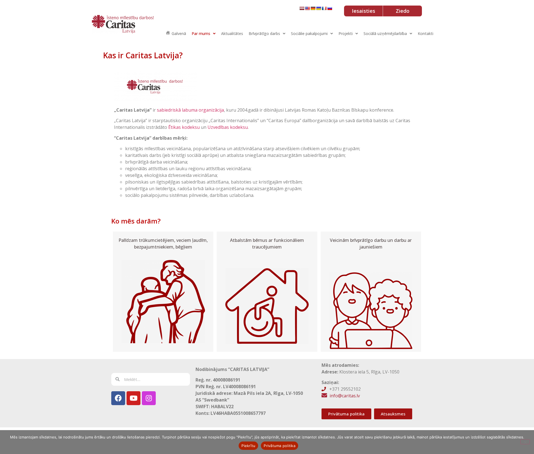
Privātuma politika (279, 445)
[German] (312, 8)
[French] (324, 8)
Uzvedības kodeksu (227, 127)
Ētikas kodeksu (184, 127)
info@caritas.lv (345, 396)
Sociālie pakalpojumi (309, 33)
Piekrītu (248, 445)
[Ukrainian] (318, 8)
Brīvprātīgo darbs (264, 33)
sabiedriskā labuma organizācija (190, 110)
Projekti (345, 33)
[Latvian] (301, 8)
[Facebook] (118, 398)
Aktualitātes (232, 33)
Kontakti (425, 33)
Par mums (201, 33)
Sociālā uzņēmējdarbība (385, 33)
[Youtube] (133, 398)
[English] (307, 8)
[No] (525, 441)
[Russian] (329, 8)
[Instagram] (149, 398)
